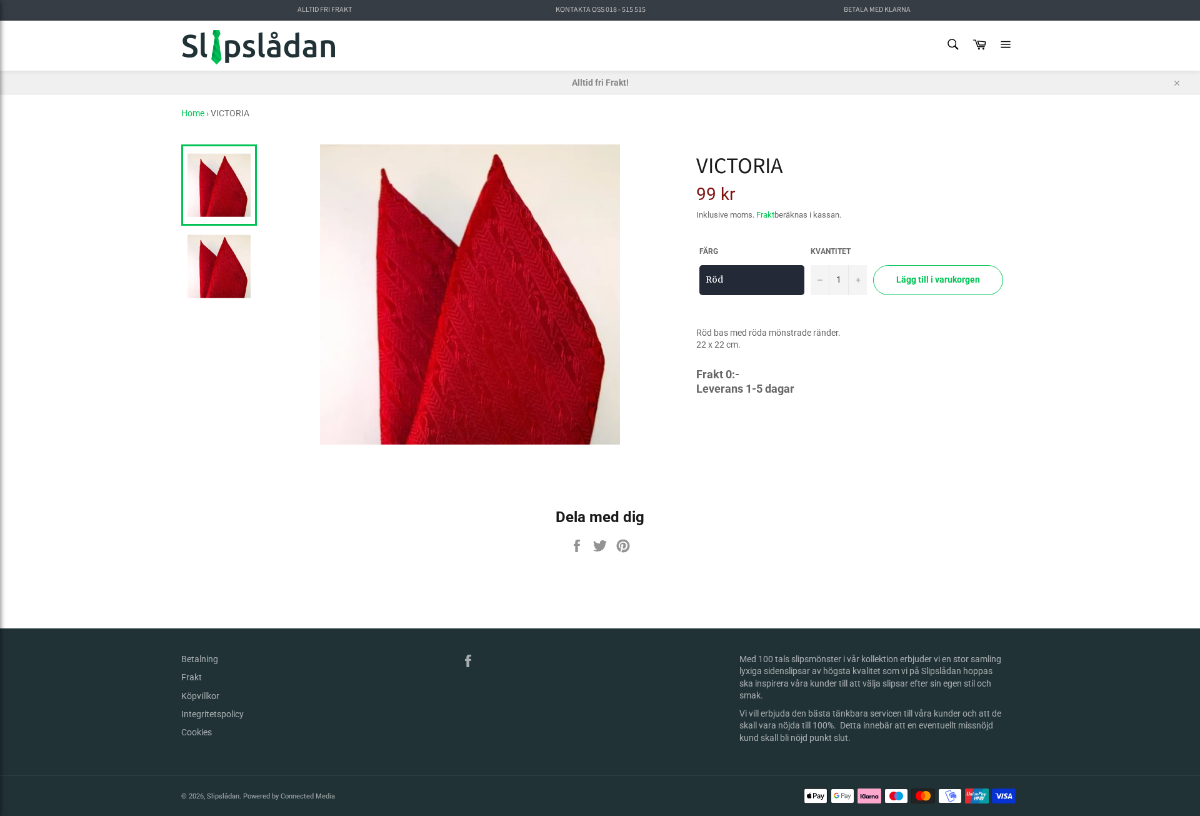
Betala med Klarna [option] (877, 10)
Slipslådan (223, 796)
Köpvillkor (200, 696)
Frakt (765, 214)
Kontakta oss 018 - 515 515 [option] (601, 10)
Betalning (199, 659)
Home (192, 113)
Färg (708, 251)
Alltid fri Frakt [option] (325, 10)
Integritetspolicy (212, 714)
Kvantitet (831, 251)
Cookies (196, 732)
